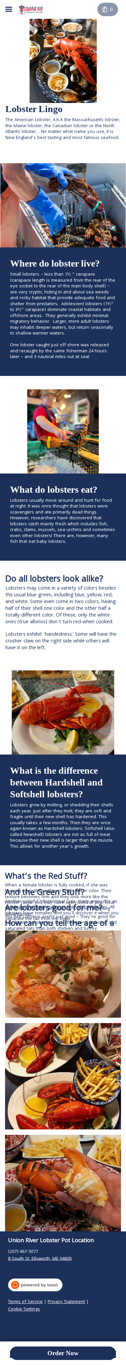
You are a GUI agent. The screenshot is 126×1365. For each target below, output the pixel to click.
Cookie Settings (24, 1310)
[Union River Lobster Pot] (30, 9)
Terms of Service (25, 1302)
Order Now (63, 1353)
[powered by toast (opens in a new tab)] (35, 1285)
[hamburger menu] (8, 9)
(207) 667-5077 (23, 1251)
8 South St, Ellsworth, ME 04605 (40, 1258)
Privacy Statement (66, 1302)
